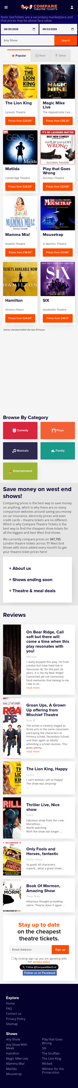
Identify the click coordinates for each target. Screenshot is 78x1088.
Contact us (13, 1013)
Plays (60, 430)
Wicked (47, 1063)
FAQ (9, 1008)
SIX (44, 1048)
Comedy (22, 430)
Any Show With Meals (16, 1046)
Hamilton (12, 1053)
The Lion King (51, 1058)
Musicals (23, 451)
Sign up (60, 950)
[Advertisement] (39, 370)
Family (60, 451)
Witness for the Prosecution (53, 1070)
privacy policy (41, 961)
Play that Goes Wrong (52, 1041)
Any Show (13, 1039)
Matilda (11, 1069)
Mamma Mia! (15, 1063)
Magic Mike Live (17, 1058)
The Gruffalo (51, 1053)
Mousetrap (14, 1074)
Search (66, 40)
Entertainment (22, 471)
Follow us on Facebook (39, 973)
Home (10, 1003)
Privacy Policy (15, 1019)
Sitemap (12, 1024)
